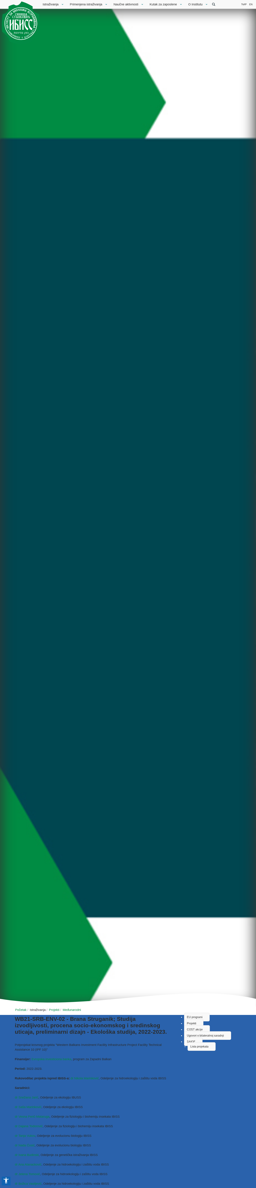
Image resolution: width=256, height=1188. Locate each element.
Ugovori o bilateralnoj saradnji (205, 1035)
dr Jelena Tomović (27, 1174)
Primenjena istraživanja (86, 4)
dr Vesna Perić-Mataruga (32, 1116)
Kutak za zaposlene (163, 4)
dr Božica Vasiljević (28, 1183)
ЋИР (244, 4)
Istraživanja (51, 4)
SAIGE (191, 1041)
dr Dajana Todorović (29, 1126)
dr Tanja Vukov (25, 1136)
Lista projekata (199, 1046)
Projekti (191, 1023)
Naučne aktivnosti (126, 4)
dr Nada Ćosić (25, 1145)
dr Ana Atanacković (28, 1164)
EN (251, 4)
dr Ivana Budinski (27, 1155)
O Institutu (195, 4)
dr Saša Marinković (28, 1107)
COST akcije (195, 1029)
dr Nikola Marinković (85, 1078)
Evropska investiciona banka (51, 1059)
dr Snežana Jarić (26, 1097)
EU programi (195, 1017)
